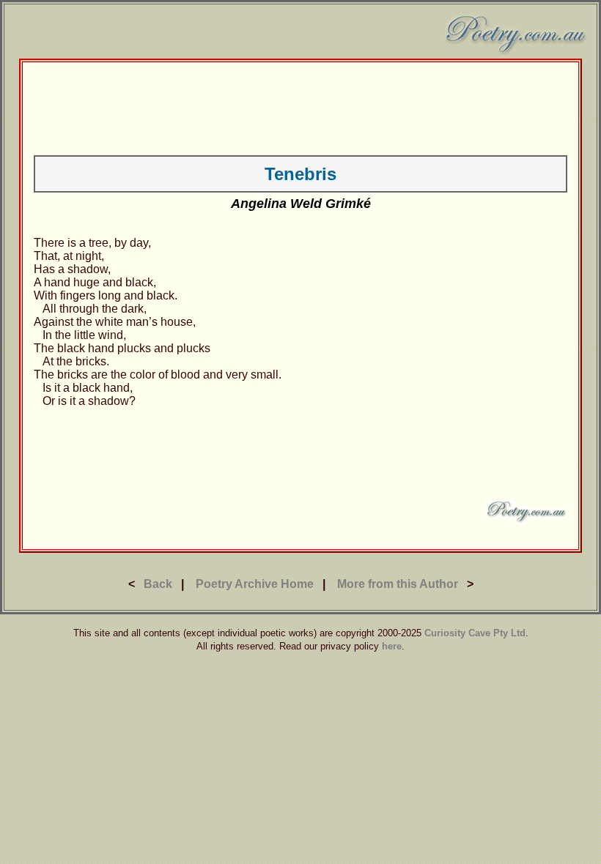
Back (158, 584)
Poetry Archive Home (255, 584)
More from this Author (397, 584)
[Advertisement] (300, 106)
